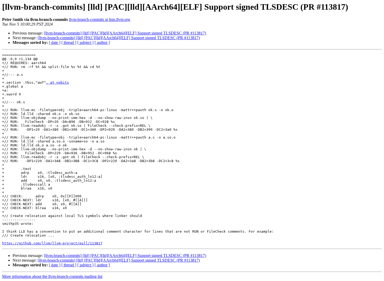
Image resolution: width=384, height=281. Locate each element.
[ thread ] (68, 42)
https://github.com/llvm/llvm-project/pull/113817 (52, 243)
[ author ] (102, 42)
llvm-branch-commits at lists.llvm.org (99, 19)
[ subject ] (85, 42)
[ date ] (54, 42)
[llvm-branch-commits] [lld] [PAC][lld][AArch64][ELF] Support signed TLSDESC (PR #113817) (125, 33)
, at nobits (57, 82)
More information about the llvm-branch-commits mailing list (52, 276)
